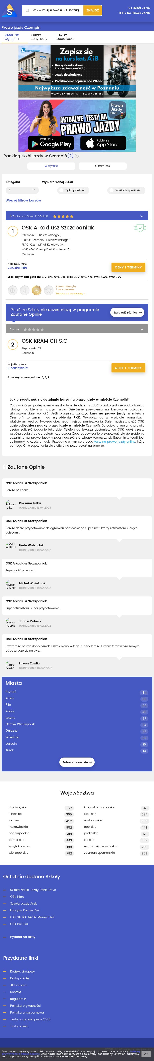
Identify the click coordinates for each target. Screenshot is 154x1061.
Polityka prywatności (25, 1005)
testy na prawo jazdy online (114, 441)
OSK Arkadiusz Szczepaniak (26, 483)
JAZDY (66, 37)
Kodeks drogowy (22, 971)
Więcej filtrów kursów (23, 200)
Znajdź (92, 10)
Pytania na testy (22, 937)
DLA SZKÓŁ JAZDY (139, 8)
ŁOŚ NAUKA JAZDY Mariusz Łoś (32, 917)
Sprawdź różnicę (125, 312)
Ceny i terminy (128, 267)
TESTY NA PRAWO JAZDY (134, 13)
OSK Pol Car (19, 924)
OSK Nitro (17, 896)
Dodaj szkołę (19, 978)
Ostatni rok (102, 166)
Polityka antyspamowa (27, 1012)
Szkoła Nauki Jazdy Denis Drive (33, 889)
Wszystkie (51, 166)
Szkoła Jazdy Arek (23, 903)
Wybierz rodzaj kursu (57, 182)
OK (146, 1054)
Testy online (19, 1026)
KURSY (39, 37)
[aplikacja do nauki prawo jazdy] (77, 126)
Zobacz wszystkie (76, 762)
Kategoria (13, 182)
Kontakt (15, 992)
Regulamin (18, 998)
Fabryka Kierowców (24, 910)
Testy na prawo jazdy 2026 (30, 1019)
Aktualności (18, 985)
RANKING (12, 37)
